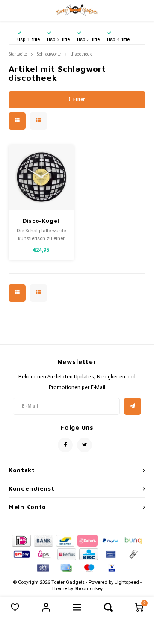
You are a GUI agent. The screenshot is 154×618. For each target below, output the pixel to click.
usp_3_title (88, 39)
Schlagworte (49, 54)
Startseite (18, 54)
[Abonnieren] (132, 406)
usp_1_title (28, 39)
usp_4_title (118, 39)
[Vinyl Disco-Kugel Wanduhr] (41, 177)
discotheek (81, 54)
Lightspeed (127, 582)
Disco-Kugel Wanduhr (41, 221)
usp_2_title (58, 39)
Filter (79, 99)
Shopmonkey (88, 588)
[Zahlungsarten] (21, 540)
